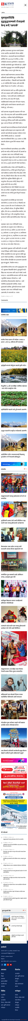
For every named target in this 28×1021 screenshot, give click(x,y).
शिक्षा (2, 976)
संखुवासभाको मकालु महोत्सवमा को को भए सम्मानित (13, 497)
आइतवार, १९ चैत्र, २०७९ (9, 883)
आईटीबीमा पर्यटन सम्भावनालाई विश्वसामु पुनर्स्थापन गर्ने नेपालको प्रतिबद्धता (13, 456)
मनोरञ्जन (3, 1008)
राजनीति (3, 995)
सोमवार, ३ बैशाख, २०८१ (9, 869)
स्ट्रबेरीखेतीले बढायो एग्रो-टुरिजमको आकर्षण (13, 410)
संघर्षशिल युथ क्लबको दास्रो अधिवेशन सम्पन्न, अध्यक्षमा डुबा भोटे (12, 576)
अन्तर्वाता (17, 974)
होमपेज (3, 13)
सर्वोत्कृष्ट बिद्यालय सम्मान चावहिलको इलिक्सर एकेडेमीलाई (11, 602)
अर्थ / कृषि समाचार (19, 976)
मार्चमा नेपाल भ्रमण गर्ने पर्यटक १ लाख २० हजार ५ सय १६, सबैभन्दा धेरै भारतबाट (13, 341)
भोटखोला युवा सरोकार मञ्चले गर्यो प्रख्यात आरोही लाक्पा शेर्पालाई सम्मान (13, 724)
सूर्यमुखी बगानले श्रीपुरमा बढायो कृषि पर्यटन (13, 365)
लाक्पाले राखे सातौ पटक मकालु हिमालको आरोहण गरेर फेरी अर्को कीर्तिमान (13, 627)
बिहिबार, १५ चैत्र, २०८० (9, 843)
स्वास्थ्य (3, 987)
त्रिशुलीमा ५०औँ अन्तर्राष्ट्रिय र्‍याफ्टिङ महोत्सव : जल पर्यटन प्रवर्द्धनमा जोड (14, 387)
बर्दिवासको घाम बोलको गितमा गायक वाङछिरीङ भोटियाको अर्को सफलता (12, 696)
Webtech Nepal (23, 1020)
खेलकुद (17, 979)
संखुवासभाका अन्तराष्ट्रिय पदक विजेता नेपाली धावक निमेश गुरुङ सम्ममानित (12, 670)
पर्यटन (16, 981)
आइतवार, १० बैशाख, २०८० (9, 850)
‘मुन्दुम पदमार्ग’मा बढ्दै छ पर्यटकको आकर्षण (14, 431)
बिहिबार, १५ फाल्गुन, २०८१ (9, 837)
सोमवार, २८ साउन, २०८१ (9, 890)
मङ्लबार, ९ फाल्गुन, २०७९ (9, 876)
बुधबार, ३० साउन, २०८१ (9, 863)
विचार (2, 974)
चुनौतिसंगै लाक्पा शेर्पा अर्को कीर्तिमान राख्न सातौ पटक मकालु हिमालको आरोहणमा (13, 522)
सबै (25, 469)
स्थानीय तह (4, 984)
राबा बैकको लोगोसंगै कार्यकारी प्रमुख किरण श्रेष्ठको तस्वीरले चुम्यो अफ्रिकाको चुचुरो (13, 752)
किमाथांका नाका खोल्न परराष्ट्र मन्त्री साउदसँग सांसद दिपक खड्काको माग (12, 548)
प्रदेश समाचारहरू (19, 984)
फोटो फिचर (18, 1000)
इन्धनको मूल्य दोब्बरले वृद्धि (16, 926)
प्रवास (16, 987)
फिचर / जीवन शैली (5, 1003)
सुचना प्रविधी (4, 981)
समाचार (3, 979)
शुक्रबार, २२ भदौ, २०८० (9, 896)
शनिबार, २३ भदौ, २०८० (9, 857)
